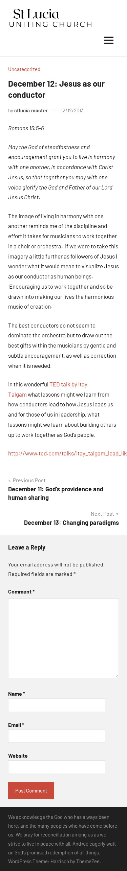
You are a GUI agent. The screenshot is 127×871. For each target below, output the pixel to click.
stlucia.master (31, 110)
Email (16, 724)
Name (16, 693)
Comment (21, 591)
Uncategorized (24, 69)
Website (18, 755)
